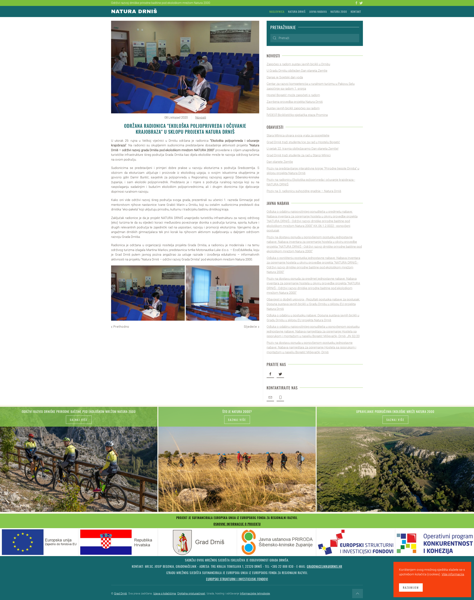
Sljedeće (251, 326)
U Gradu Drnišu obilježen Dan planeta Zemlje (297, 70)
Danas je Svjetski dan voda (285, 77)
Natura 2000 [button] (339, 11)
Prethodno (120, 326)
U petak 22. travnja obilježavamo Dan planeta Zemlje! (302, 148)
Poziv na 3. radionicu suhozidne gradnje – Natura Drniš (304, 191)
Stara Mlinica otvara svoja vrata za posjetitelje (298, 135)
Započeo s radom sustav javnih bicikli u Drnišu (298, 64)
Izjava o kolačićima (164, 593)
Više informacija (453, 574)
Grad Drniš (120, 593)
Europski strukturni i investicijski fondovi (237, 579)
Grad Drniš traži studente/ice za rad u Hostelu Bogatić (303, 142)
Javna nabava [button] (318, 11)
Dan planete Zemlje (280, 162)
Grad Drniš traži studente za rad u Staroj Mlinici (299, 155)
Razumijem (411, 587)
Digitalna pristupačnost (191, 593)
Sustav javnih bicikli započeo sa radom (293, 108)
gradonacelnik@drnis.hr (324, 566)
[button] (148, 293)
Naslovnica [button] (276, 11)
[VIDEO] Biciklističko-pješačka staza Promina (297, 115)
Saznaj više (79, 420)
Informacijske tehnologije (255, 593)
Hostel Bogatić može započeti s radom (293, 95)
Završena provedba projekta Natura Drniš (295, 102)
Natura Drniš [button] (297, 11)
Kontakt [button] (356, 11)
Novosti (200, 117)
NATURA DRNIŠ (134, 11)
